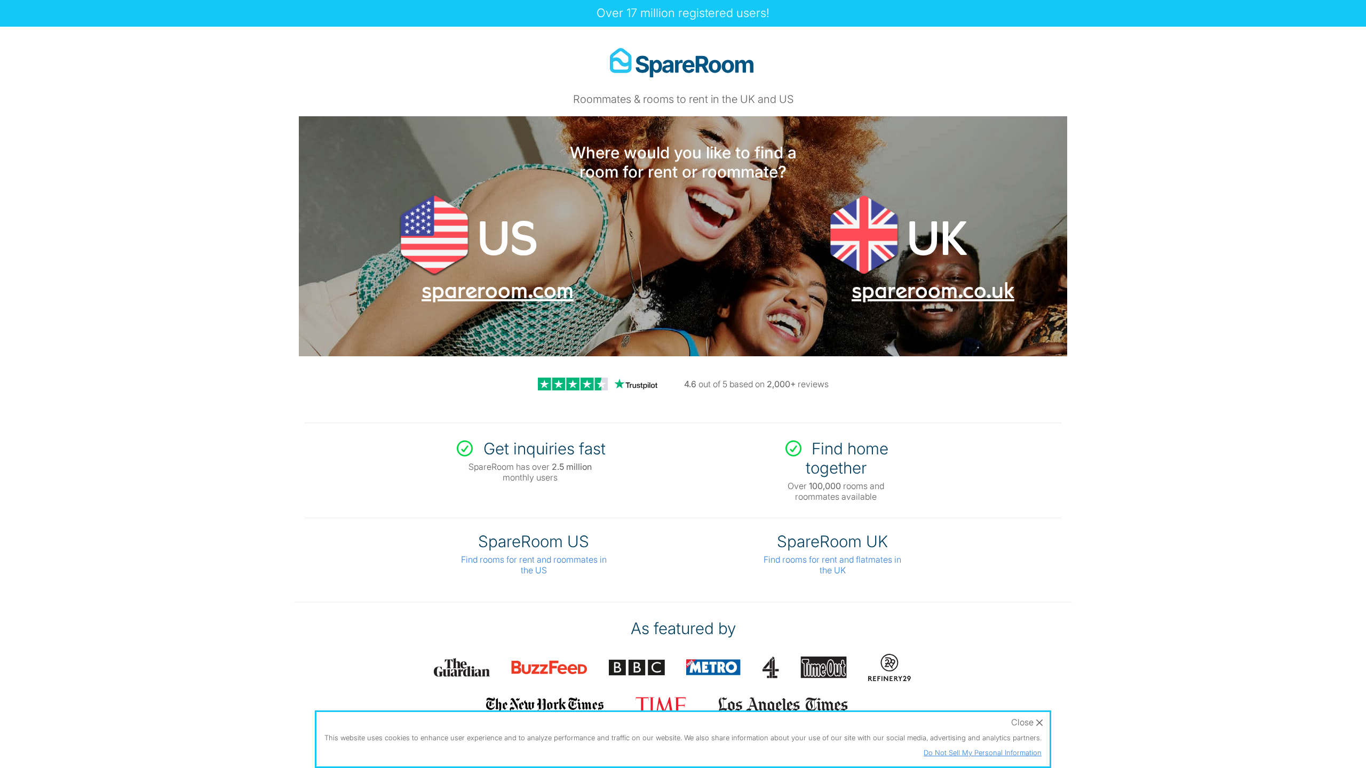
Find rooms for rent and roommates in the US (534, 564)
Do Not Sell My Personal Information (983, 752)
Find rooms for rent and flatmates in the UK (832, 564)
